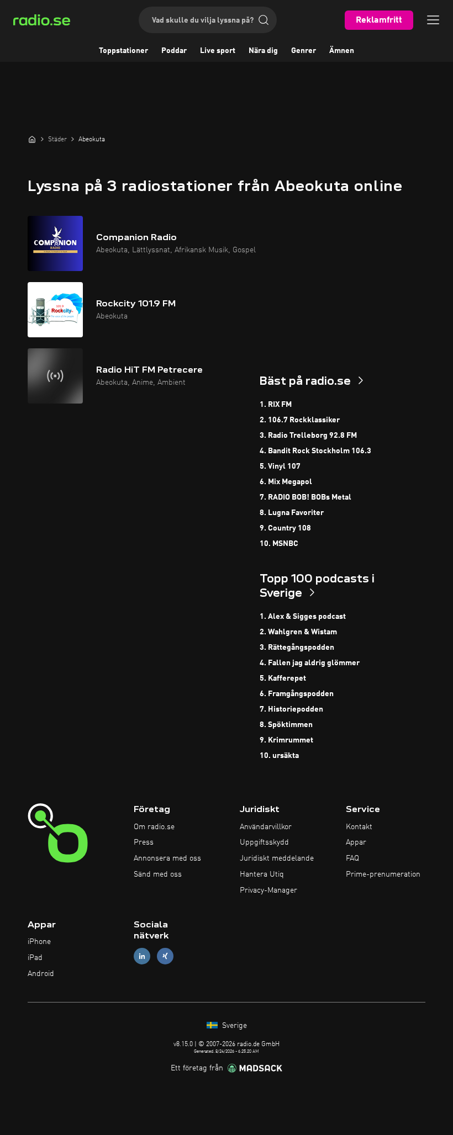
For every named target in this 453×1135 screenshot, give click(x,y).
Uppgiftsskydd (264, 842)
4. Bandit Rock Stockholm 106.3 (315, 451)
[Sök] (263, 19)
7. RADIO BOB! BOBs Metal (305, 497)
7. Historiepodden (291, 709)
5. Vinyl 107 (280, 466)
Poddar (174, 51)
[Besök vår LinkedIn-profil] (142, 956)
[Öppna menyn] (433, 19)
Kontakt (359, 827)
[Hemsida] (32, 139)
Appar (356, 842)
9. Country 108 (285, 528)
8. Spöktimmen (286, 725)
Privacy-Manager (268, 890)
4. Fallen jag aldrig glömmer (310, 663)
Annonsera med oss (167, 858)
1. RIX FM (276, 405)
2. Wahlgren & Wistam (298, 632)
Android (41, 974)
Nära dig (263, 51)
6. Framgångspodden (297, 694)
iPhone (39, 942)
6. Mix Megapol (286, 482)
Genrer (303, 51)
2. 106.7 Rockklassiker (300, 420)
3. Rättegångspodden (297, 647)
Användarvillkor (266, 827)
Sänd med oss (158, 874)
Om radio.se (154, 827)
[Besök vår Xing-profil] (165, 956)
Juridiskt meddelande (277, 858)
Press (144, 842)
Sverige (233, 1026)
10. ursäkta (279, 756)
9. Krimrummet (286, 740)
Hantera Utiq (262, 874)
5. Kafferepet (283, 678)
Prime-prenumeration (383, 874)
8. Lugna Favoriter (292, 513)
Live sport (217, 51)
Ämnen (341, 51)
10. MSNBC (279, 544)
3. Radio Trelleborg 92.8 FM (308, 435)
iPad (35, 958)
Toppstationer (123, 51)
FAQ (352, 858)
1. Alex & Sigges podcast (303, 616)
